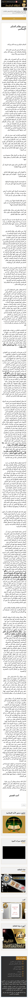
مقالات (23, 805)
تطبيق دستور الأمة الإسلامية (15, 974)
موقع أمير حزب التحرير (16, 961)
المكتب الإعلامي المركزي (15, 963)
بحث (14, 18)
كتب (23, 900)
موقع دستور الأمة (17, 968)
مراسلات (19, 971)
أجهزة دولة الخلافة (19, 926)
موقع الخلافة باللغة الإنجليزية (15, 976)
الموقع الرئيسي (18, 966)
